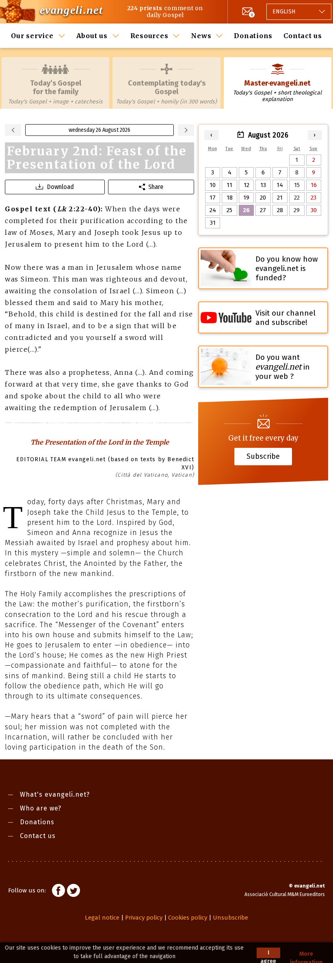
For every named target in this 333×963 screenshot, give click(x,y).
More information (306, 954)
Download (60, 187)
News (201, 36)
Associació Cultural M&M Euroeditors (284, 894)
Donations (253, 36)
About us (92, 36)
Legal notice (102, 917)
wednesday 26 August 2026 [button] (99, 130)
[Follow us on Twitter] (73, 891)
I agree (268, 953)
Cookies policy (187, 917)
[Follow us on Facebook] (58, 891)
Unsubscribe (230, 917)
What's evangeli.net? (55, 794)
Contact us (302, 36)
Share (155, 187)
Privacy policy (143, 917)
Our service (32, 36)
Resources (149, 36)
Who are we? (40, 808)
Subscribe (263, 456)
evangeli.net (71, 10)
